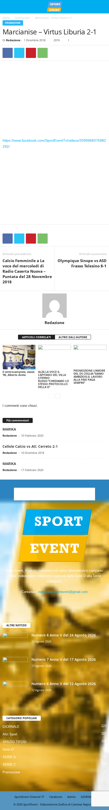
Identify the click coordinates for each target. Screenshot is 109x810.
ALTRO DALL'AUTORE (73, 337)
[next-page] (57, 395)
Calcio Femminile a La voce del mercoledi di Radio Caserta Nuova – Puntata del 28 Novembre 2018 (27, 271)
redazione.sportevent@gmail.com (63, 592)
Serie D (8, 749)
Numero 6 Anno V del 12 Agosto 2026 (63, 683)
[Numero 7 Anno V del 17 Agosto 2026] (15, 666)
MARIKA (9, 429)
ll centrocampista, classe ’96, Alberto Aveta (18, 373)
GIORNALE (11, 727)
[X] (19, 53)
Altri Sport (10, 734)
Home (6, 17)
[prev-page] (51, 395)
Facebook (55, 797)
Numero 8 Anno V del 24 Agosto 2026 (63, 635)
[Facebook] (8, 53)
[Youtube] (70, 602)
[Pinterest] (31, 53)
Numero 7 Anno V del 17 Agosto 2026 (63, 659)
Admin (71, 797)
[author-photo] (54, 305)
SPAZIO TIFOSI (15, 742)
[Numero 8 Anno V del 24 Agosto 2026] (15, 642)
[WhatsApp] (43, 53)
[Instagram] (50, 602)
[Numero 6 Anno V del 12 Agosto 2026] (15, 690)
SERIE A (9, 757)
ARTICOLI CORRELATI (36, 337)
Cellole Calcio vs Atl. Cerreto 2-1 (30, 446)
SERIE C (9, 764)
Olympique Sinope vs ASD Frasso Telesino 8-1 (82, 263)
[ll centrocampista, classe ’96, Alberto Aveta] (19, 357)
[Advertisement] (54, 100)
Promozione (22, 17)
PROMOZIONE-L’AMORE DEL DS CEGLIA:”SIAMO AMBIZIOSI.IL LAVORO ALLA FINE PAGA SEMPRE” (89, 377)
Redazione (13, 40)
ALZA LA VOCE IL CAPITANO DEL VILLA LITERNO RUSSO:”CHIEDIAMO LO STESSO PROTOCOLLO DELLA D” (53, 379)
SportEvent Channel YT (29, 797)
